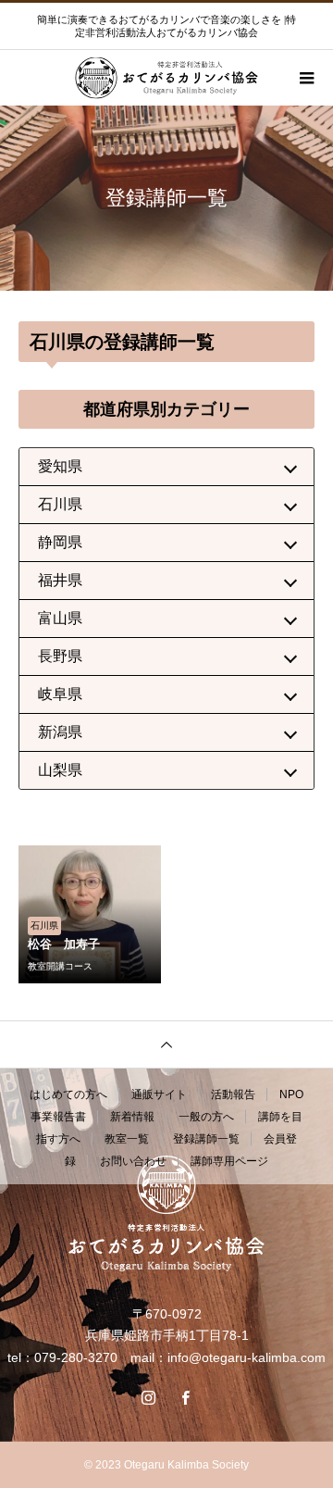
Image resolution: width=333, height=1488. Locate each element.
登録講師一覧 (206, 1138)
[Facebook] (185, 1397)
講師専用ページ (229, 1161)
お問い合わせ (133, 1161)
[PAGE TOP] (166, 1044)
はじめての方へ (68, 1094)
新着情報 (132, 1116)
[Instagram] (148, 1397)
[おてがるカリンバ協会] (166, 1213)
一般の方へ (206, 1116)
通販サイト (159, 1094)
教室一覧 (127, 1138)
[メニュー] (305, 78)
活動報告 (233, 1094)
